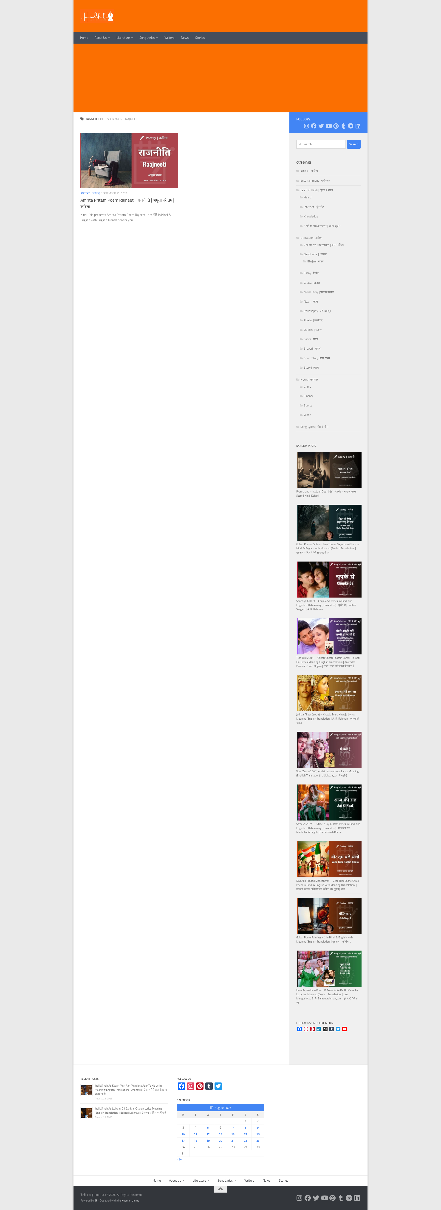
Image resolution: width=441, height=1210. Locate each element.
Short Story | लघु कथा (317, 358)
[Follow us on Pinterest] (336, 126)
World (307, 415)
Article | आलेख (309, 171)
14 (233, 1134)
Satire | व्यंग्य (311, 339)
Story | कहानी (311, 367)
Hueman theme (130, 1200)
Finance (309, 396)
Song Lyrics (147, 38)
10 (183, 1134)
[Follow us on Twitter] (321, 126)
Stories (200, 38)
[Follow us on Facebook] (314, 126)
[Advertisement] (220, 78)
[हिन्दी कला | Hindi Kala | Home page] (97, 16)
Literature (123, 38)
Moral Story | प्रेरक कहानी (319, 292)
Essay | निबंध (311, 273)
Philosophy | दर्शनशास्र (317, 311)
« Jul (179, 1159)
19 (208, 1140)
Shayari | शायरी (312, 348)
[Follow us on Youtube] (328, 126)
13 (220, 1134)
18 (195, 1140)
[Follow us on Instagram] (306, 126)
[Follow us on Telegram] (350, 126)
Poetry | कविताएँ (89, 193)
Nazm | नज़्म (311, 301)
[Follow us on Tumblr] (343, 126)
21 (233, 1140)
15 (245, 1134)
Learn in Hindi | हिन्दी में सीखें (316, 190)
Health (308, 197)
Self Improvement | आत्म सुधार (322, 226)
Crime (307, 386)
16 (258, 1134)
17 (183, 1140)
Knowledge (311, 216)
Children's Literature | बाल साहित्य (324, 245)
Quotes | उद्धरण (313, 329)
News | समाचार (309, 379)
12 (208, 1134)
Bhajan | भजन (315, 261)
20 (220, 1140)
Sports (308, 405)
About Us (101, 38)
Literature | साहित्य (311, 237)
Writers (169, 38)
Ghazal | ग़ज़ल (312, 282)
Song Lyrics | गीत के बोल (314, 426)
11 (195, 1134)
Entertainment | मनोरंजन (315, 180)
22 (245, 1140)
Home (84, 38)
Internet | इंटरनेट (314, 207)
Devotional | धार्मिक (315, 254)
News (185, 38)
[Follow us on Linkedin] (358, 126)
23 (258, 1140)
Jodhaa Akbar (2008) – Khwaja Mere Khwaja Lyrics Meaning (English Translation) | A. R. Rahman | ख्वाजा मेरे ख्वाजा (327, 718)
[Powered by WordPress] (96, 1200)
